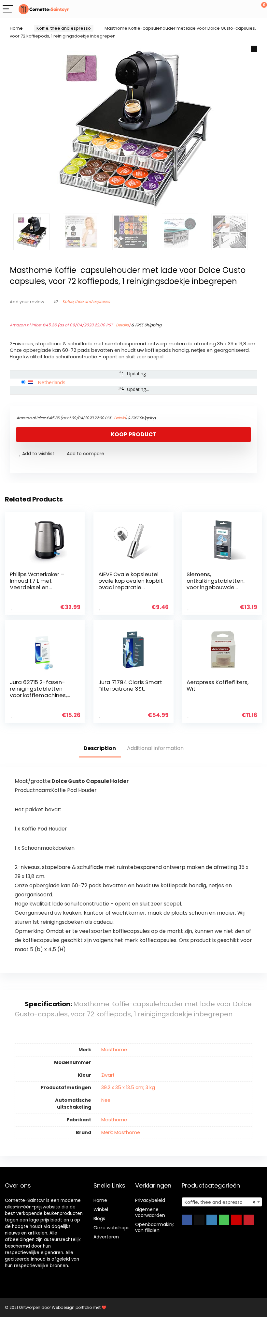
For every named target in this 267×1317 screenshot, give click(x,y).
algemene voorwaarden (150, 1212)
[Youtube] (236, 1220)
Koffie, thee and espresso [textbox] (220, 1202)
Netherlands (51, 382)
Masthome (114, 1049)
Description (100, 748)
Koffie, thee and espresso (63, 28)
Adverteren (106, 1237)
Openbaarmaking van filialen (155, 1227)
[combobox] (222, 1201)
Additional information (155, 748)
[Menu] (8, 9)
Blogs (99, 1218)
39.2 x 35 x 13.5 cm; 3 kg (128, 1087)
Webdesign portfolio (72, 1307)
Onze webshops (111, 1227)
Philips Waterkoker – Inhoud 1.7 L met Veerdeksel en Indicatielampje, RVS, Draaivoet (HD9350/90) (42, 587)
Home (16, 28)
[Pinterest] (249, 1220)
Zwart (108, 1075)
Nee (105, 1100)
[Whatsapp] (224, 1220)
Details (122, 325)
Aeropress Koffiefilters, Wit (217, 685)
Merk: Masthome (120, 1132)
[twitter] (199, 1220)
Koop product (133, 434)
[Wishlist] (247, 9)
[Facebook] (187, 1220)
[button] (254, 49)
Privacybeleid (150, 1200)
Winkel (100, 1209)
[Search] (233, 9)
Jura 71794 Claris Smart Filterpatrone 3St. (130, 685)
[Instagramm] (211, 1220)
